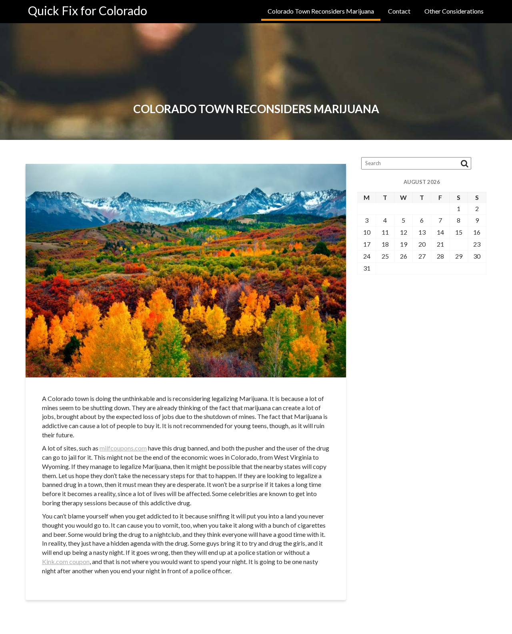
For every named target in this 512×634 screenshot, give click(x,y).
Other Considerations (454, 11)
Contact (399, 11)
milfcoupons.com (123, 448)
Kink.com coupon (66, 561)
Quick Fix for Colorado (87, 10)
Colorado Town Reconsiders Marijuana (321, 11)
